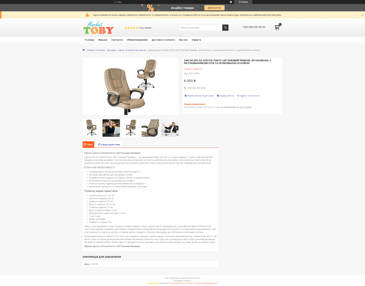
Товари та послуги (96, 50)
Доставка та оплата (163, 39)
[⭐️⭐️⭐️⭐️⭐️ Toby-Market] (98, 28)
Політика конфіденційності (206, 283)
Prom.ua (196, 278)
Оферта (196, 39)
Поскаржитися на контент (182, 283)
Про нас (183, 39)
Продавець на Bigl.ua (182, 280)
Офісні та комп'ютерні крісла (132, 50)
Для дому (111, 50)
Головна (89, 39)
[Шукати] (225, 28)
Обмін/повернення (137, 39)
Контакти (116, 39)
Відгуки (103, 39)
